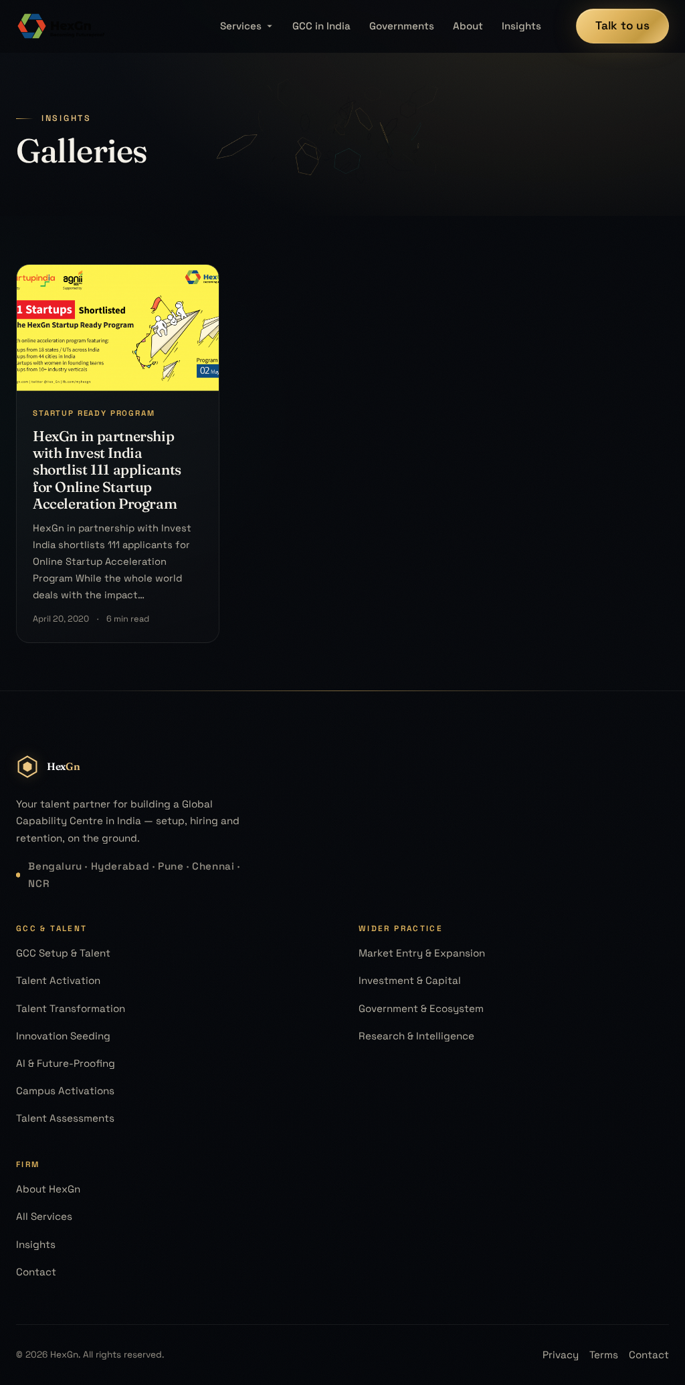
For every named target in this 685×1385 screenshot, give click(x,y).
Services (241, 25)
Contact (36, 1271)
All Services (44, 1216)
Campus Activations (65, 1090)
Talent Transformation (70, 1008)
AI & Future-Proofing (65, 1063)
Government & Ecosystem (421, 1008)
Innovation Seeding (63, 1035)
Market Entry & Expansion (422, 953)
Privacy (561, 1354)
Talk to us (622, 25)
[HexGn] (61, 26)
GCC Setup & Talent (63, 953)
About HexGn (48, 1188)
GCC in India (321, 25)
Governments (401, 25)
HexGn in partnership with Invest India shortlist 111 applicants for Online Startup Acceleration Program (107, 469)
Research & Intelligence (416, 1035)
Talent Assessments (65, 1118)
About (468, 25)
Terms (603, 1354)
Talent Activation (58, 980)
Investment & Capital (410, 980)
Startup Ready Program (94, 413)
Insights (521, 25)
